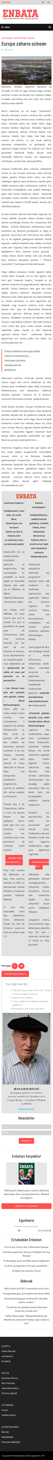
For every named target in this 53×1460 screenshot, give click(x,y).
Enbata (21, 1455)
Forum (4, 1410)
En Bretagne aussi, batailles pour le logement (26, 1260)
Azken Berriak (8, 1351)
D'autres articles (26, 1108)
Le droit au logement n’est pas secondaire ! (26, 1265)
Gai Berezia (7, 1356)
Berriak (5, 1431)
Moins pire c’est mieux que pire (28, 1008)
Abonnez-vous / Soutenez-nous (14, 860)
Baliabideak (7, 1437)
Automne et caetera (23, 997)
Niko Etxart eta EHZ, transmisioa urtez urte (26, 1288)
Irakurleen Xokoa (10, 1388)
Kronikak (6, 1361)
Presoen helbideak (10, 1442)
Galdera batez (8, 1415)
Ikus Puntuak (20, 38)
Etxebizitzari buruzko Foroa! (26, 1270)
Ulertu (5, 1346)
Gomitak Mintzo (9, 1378)
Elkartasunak (9, 1426)
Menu (7, 27)
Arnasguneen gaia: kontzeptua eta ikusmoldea (26, 1293)
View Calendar (43, 1230)
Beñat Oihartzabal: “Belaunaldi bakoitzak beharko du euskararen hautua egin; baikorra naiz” (26, 1319)
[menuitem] (43, 2)
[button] (19, 1230)
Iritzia (31, 38)
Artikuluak (6, 38)
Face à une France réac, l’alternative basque (26, 1247)
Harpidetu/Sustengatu (40, 864)
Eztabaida (7, 1405)
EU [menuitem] (43, 2)
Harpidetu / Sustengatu (26, 1206)
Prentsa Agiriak (9, 1393)
